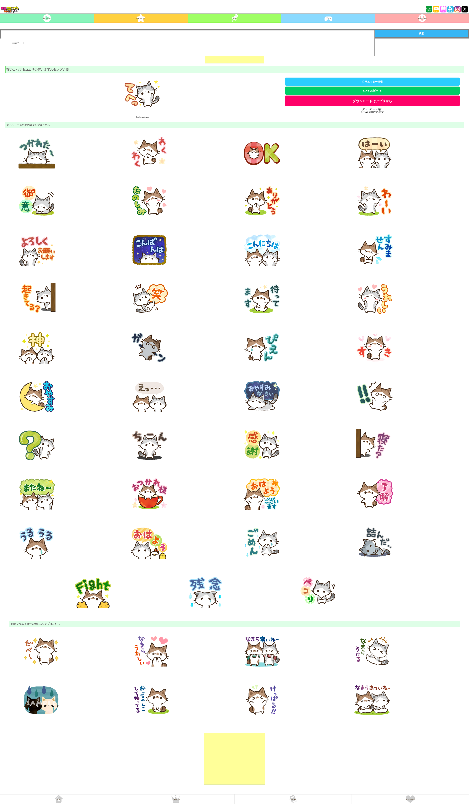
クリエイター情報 (372, 81)
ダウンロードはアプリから (372, 101)
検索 (421, 33)
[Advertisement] (234, 759)
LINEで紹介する (372, 90)
